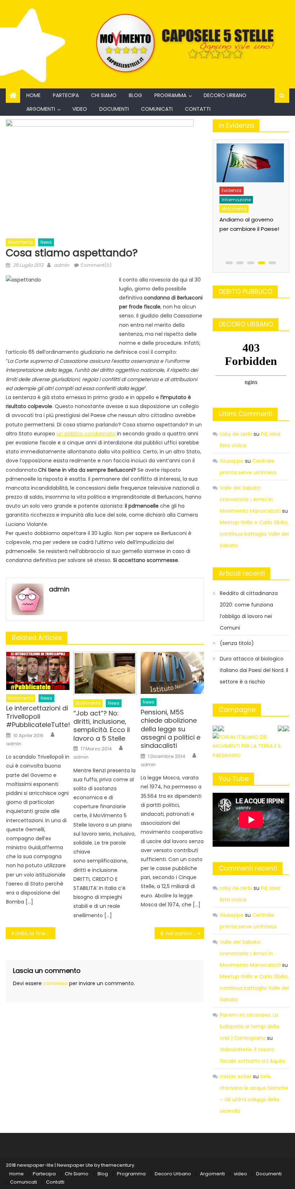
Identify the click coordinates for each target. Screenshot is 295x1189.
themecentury (117, 1165)
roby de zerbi (236, 434)
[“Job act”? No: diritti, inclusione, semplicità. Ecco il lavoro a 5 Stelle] (105, 673)
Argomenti (40, 109)
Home (33, 95)
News (46, 242)
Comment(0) (96, 265)
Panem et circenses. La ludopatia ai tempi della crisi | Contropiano (249, 1026)
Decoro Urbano (225, 95)
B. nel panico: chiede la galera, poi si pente (182, 933)
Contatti (197, 109)
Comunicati (157, 109)
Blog (135, 95)
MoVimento (20, 242)
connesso (55, 983)
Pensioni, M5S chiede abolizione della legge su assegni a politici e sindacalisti (170, 729)
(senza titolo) (237, 643)
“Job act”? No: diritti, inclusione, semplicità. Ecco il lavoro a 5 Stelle (101, 726)
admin (61, 265)
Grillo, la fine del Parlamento (35, 933)
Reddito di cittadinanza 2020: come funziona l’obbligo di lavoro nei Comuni (249, 610)
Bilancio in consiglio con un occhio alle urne (244, 216)
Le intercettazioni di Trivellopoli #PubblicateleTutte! (37, 716)
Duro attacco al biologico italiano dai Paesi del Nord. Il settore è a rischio (254, 670)
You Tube (234, 778)
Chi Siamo (104, 95)
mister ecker (235, 1076)
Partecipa (66, 95)
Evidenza (231, 187)
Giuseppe (232, 461)
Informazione (235, 196)
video (79, 109)
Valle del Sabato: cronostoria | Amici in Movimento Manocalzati (250, 499)
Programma (170, 95)
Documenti (114, 109)
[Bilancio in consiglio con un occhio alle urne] (249, 161)
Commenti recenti (248, 868)
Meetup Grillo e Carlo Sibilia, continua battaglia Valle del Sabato (254, 534)
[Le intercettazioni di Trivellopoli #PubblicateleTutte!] (37, 671)
